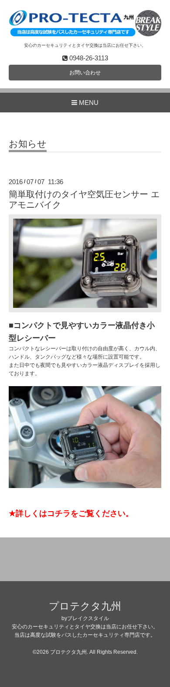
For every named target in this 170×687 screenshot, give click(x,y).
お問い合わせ (85, 73)
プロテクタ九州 (85, 606)
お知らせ (28, 144)
